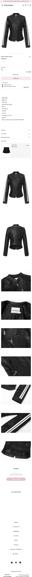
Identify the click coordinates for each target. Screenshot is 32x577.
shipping (16, 531)
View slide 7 (17, 53)
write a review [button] (16, 479)
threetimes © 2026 (16, 571)
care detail (3, 133)
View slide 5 (14, 53)
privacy (16, 545)
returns (16, 536)
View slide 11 (23, 53)
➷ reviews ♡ (16, 527)
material (3, 130)
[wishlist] (28, 5)
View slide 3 (11, 53)
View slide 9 (20, 53)
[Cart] (30, 5)
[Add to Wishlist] (30, 57)
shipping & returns (5, 137)
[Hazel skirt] (6, 150)
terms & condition (16, 549)
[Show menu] (2, 5)
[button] (27, 72)
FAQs (16, 540)
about (16, 522)
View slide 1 (8, 53)
